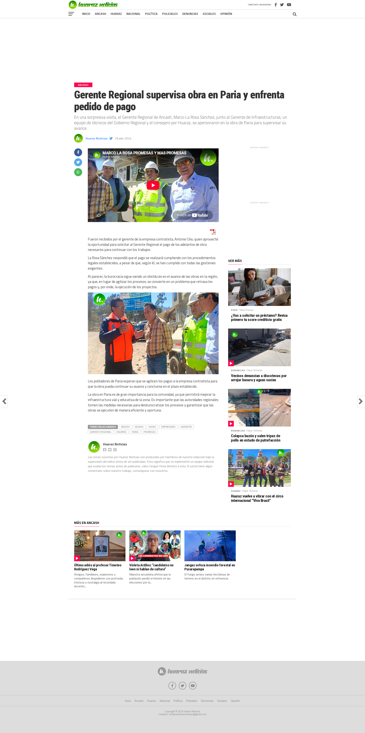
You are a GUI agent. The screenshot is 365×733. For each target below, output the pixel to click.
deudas (139, 427)
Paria (135, 432)
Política (151, 13)
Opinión (226, 13)
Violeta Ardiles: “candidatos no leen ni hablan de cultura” (151, 567)
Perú (234, 310)
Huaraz (116, 13)
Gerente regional (100, 432)
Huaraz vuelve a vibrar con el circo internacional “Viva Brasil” (257, 498)
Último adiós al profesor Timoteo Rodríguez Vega (97, 567)
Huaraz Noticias (96, 138)
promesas (150, 432)
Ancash (100, 13)
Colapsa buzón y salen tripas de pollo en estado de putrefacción (255, 438)
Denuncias (190, 13)
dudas (152, 427)
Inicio (86, 13)
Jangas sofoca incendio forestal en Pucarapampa (209, 567)
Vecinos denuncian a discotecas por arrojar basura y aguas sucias (259, 378)
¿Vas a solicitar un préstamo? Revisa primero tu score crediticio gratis (259, 317)
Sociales (209, 13)
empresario (168, 427)
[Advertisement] (182, 47)
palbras (122, 432)
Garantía (186, 427)
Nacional (133, 13)
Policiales (170, 13)
